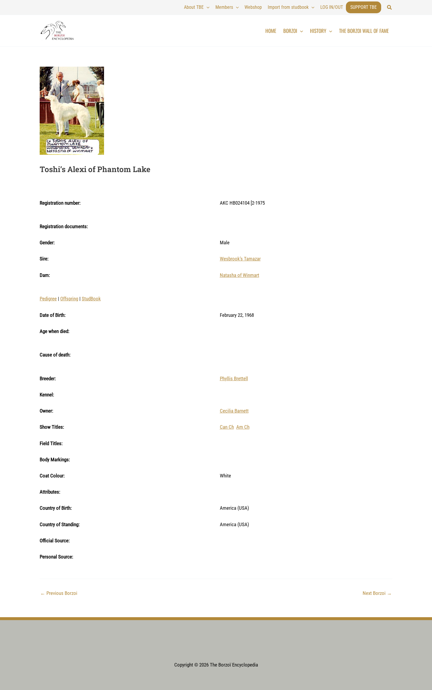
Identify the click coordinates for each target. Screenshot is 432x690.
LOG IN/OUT (331, 7)
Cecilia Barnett (234, 411)
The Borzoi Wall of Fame (364, 30)
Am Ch (243, 427)
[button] (389, 7)
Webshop (253, 7)
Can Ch (227, 427)
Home (270, 30)
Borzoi (290, 30)
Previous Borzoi (58, 593)
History (318, 30)
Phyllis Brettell (234, 378)
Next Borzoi (377, 593)
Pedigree (48, 299)
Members (224, 7)
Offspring (69, 299)
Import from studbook (288, 7)
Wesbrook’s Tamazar (240, 259)
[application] (207, 7)
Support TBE (363, 7)
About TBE (194, 7)
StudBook (91, 299)
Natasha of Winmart (239, 275)
